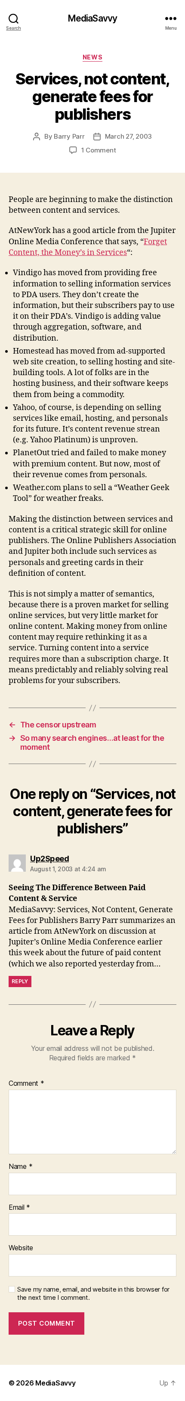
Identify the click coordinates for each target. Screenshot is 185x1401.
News (92, 57)
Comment (26, 1083)
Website (21, 1248)
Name (20, 1167)
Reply (20, 981)
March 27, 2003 (128, 136)
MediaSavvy (92, 18)
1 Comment (98, 150)
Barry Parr (69, 136)
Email (19, 1208)
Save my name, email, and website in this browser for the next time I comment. (93, 1294)
